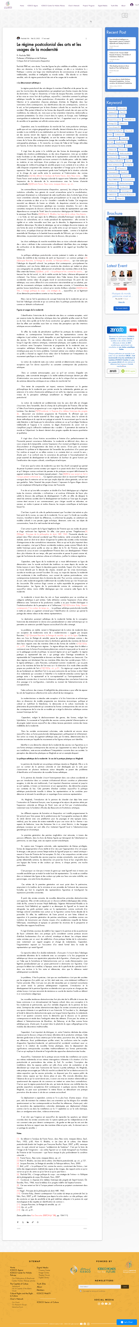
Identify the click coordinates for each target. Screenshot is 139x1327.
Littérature (113, 112)
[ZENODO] (136, 678)
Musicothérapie (114, 127)
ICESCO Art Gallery (116, 131)
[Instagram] (136, 669)
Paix (123, 112)
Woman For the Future (128, 195)
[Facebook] (136, 672)
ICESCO (113, 116)
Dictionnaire (113, 172)
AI (110, 135)
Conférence (120, 135)
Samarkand (16, 1286)
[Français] (120, 365)
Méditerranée (114, 191)
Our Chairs (16, 1302)
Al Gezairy (122, 168)
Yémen (112, 198)
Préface (124, 123)
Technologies (127, 191)
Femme (112, 108)
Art (122, 116)
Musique (123, 150)
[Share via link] (33, 1222)
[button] (88, 4)
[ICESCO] (136, 681)
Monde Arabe (122, 142)
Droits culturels (114, 176)
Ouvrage (129, 165)
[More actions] (86, 38)
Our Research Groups (19, 1304)
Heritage (113, 123)
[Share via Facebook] (18, 1222)
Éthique (121, 198)
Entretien (125, 157)
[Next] (135, 350)
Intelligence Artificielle (116, 161)
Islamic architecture (115, 165)
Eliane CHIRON (114, 180)
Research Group (115, 120)
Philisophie (113, 153)
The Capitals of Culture (19, 1284)
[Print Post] (38, 1222)
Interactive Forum (17, 1307)
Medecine (113, 187)
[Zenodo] (113, 371)
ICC (111, 142)
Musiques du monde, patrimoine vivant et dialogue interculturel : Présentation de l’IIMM (121, 295)
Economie (126, 176)
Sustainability (113, 138)
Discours (130, 131)
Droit (129, 146)
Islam (129, 161)
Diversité (125, 172)
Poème (112, 168)
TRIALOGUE (130, 120)
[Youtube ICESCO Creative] (81, 1323)
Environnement (129, 180)
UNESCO (113, 195)
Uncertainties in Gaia (116, 146)
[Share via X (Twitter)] (23, 1222)
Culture (123, 108)
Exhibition (112, 150)
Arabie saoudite (126, 153)
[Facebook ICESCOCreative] (84, 1323)
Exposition (113, 183)
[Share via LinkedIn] (28, 1222)
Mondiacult (125, 187)
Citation (125, 138)
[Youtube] (136, 675)
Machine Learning (127, 183)
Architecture (113, 157)
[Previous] (108, 350)
